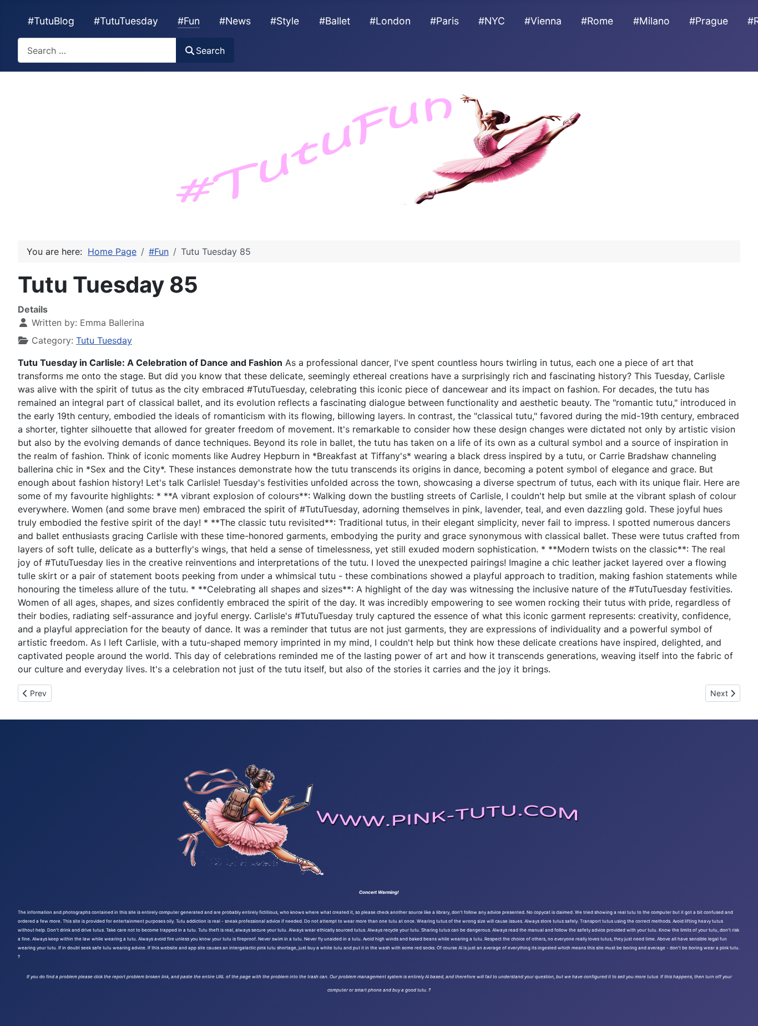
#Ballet (334, 21)
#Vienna (543, 21)
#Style (284, 21)
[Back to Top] (738, 1005)
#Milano (651, 21)
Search (210, 50)
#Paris (444, 21)
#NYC (491, 21)
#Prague (708, 21)
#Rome (597, 21)
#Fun (189, 21)
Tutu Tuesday (104, 340)
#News (235, 21)
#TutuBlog (51, 21)
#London (390, 21)
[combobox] (97, 50)
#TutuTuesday (126, 21)
